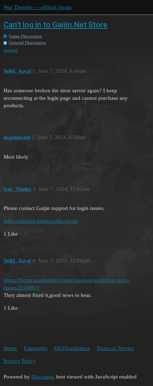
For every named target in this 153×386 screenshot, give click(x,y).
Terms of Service (115, 348)
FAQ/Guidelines (72, 348)
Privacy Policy (20, 361)
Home (10, 348)
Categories (35, 348)
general (11, 50)
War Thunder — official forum (38, 7)
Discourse (42, 377)
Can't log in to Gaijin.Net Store (55, 24)
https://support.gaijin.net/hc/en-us (41, 221)
